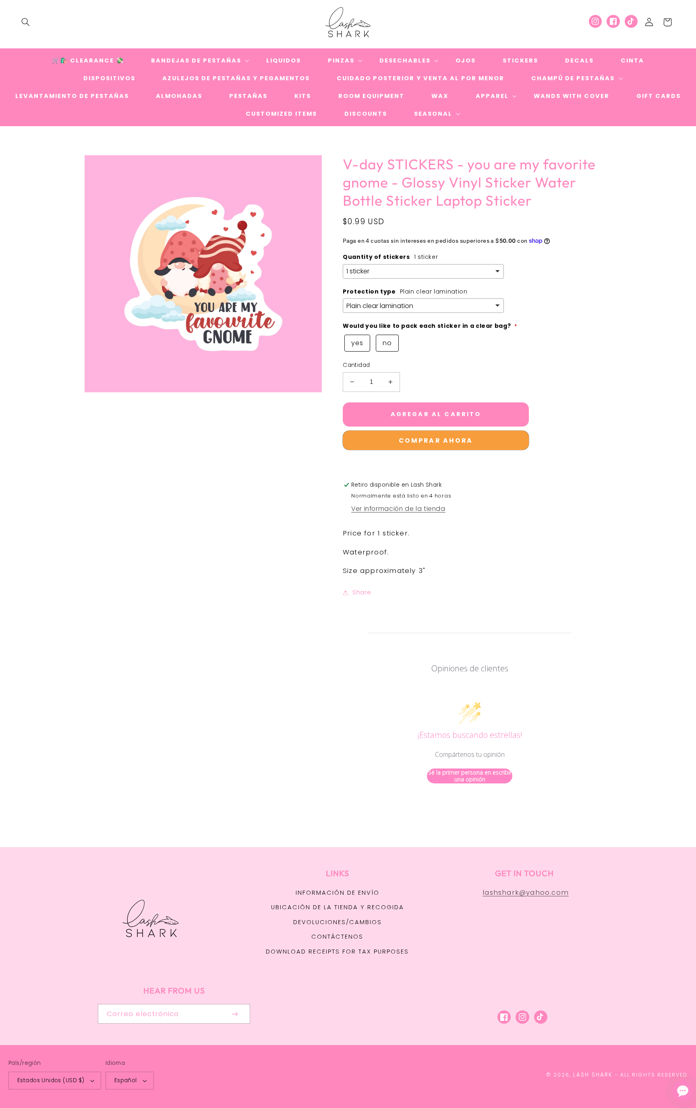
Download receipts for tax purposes (337, 952)
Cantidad (356, 365)
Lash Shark (593, 1075)
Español (125, 1080)
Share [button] (361, 592)
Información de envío (337, 893)
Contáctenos (337, 937)
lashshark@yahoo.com (526, 892)
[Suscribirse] (235, 1014)
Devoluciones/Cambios (337, 922)
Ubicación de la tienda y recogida (337, 907)
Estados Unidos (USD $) (50, 1080)
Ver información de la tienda (398, 508)
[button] (25, 22)
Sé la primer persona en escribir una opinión (470, 776)
